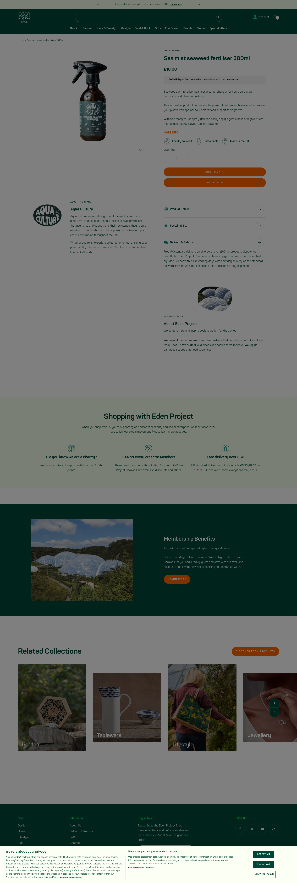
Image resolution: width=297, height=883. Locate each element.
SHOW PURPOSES (264, 874)
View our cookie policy (71, 877)
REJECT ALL (263, 864)
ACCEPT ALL (263, 854)
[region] (148, 864)
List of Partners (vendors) (141, 868)
